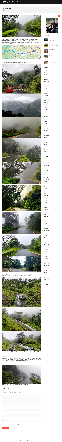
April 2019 (45, 186)
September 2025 (46, 84)
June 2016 (45, 235)
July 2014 (45, 268)
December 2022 (46, 130)
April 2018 (45, 205)
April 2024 (45, 112)
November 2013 (46, 279)
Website (3, 419)
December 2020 (46, 163)
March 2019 (45, 188)
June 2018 (45, 202)
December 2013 (46, 277)
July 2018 (45, 200)
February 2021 (46, 160)
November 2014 (46, 263)
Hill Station (13, 10)
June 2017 (45, 223)
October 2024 (46, 102)
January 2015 (46, 260)
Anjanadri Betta (51, 49)
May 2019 (45, 184)
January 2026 (46, 77)
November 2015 (46, 244)
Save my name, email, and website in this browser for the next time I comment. (14, 424)
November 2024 (46, 100)
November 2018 (46, 193)
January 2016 (46, 242)
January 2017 (46, 225)
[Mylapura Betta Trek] (46, 43)
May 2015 (45, 253)
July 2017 (45, 221)
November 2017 (46, 214)
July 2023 (45, 121)
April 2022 (45, 142)
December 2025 (46, 79)
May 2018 (45, 204)
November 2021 (46, 151)
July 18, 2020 (50, 40)
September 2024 (46, 104)
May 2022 (45, 140)
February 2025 (46, 95)
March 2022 (45, 144)
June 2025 (45, 88)
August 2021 (46, 156)
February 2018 (46, 209)
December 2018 (46, 191)
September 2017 (46, 218)
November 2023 (46, 118)
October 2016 (46, 228)
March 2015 (45, 256)
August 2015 (46, 249)
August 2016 (46, 232)
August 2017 (46, 219)
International (48, 2)
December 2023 (46, 116)
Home (30, 2)
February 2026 (46, 76)
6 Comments (56, 45)
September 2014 (46, 265)
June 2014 (45, 270)
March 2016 (45, 239)
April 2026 (45, 74)
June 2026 (45, 70)
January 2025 (46, 97)
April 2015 (45, 254)
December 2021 (46, 149)
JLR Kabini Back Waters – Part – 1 (54, 61)
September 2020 (46, 165)
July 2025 (45, 86)
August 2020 (46, 167)
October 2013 (46, 281)
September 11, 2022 (7, 10)
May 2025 (45, 90)
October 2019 (46, 177)
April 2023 (45, 126)
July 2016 (45, 233)
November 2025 (46, 81)
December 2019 (46, 174)
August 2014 (46, 267)
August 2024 (46, 105)
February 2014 (46, 274)
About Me (54, 2)
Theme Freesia (30, 440)
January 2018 (46, 211)
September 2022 (46, 135)
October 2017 (46, 216)
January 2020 (46, 172)
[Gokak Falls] (46, 55)
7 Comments (54, 40)
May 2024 (45, 111)
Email (2, 413)
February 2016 (46, 240)
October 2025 (46, 83)
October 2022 (46, 133)
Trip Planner (41, 2)
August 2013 (46, 284)
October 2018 (46, 195)
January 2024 (46, 114)
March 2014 (45, 272)
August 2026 (46, 67)
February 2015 (46, 258)
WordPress (33, 440)
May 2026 (45, 72)
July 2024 (45, 107)
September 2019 (46, 179)
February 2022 (46, 146)
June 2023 (45, 123)
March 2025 (45, 93)
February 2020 (46, 170)
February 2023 (46, 128)
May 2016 (45, 237)
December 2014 (46, 261)
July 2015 (45, 251)
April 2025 (45, 91)
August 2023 (46, 119)
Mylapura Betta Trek (52, 43)
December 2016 (46, 226)
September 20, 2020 (51, 45)
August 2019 (46, 181)
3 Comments (54, 62)
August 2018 (46, 198)
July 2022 (45, 139)
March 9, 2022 (50, 62)
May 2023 (45, 125)
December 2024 (46, 98)
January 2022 (46, 147)
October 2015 (46, 246)
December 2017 (46, 212)
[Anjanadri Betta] (46, 49)
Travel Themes (34, 2)
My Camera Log (14, 1)
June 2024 (45, 109)
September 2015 (46, 247)
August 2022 (46, 137)
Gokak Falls (50, 55)
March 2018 (45, 207)
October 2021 (46, 153)
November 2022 (46, 132)
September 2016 (46, 230)
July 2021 (45, 158)
